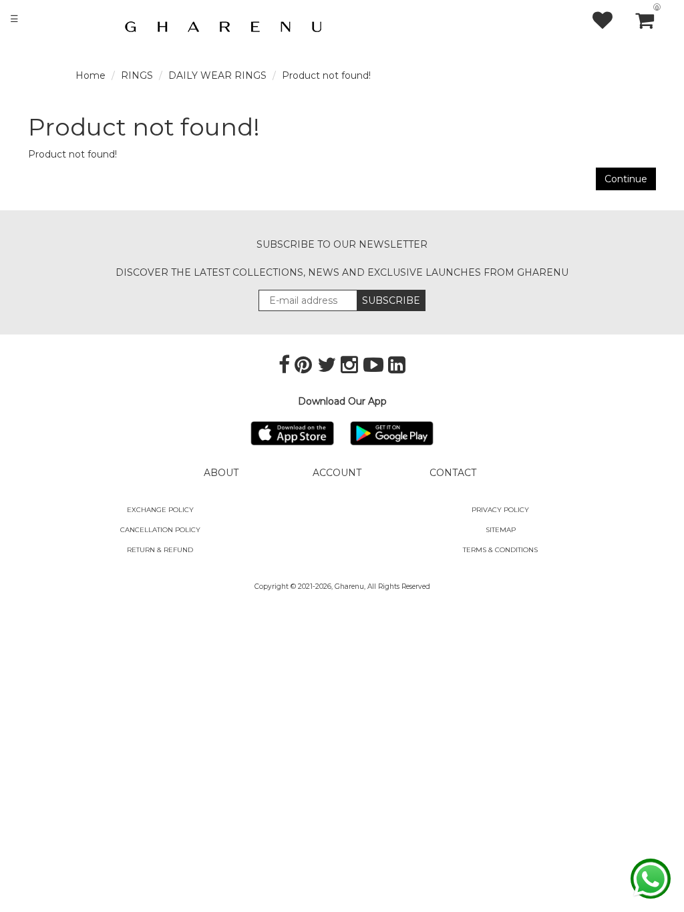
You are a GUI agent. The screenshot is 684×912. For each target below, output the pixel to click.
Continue (626, 179)
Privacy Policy (500, 509)
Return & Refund (160, 549)
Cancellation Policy (160, 529)
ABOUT (221, 473)
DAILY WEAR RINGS (217, 75)
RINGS (137, 75)
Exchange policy (160, 509)
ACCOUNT (337, 473)
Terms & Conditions (500, 549)
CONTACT (453, 473)
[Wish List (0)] (612, 20)
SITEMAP (501, 529)
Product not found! (326, 75)
